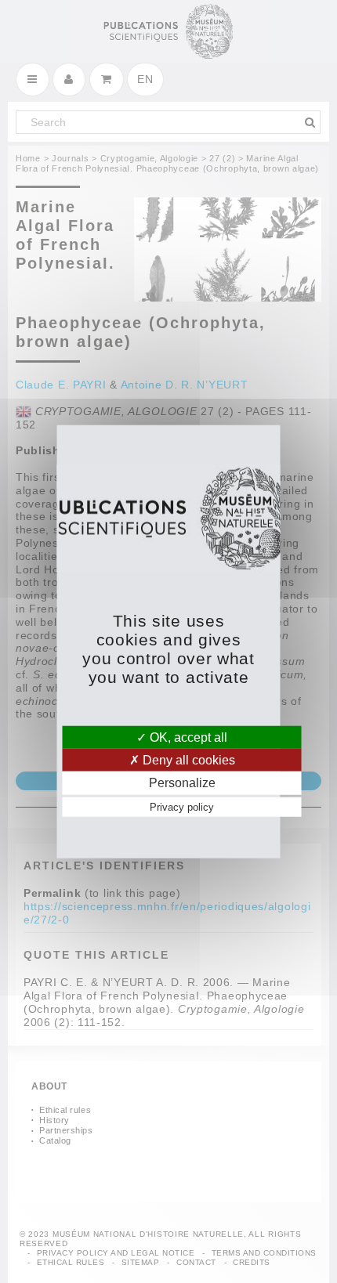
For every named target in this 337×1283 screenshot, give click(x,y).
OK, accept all (187, 737)
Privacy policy (182, 806)
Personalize (182, 783)
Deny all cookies (187, 760)
